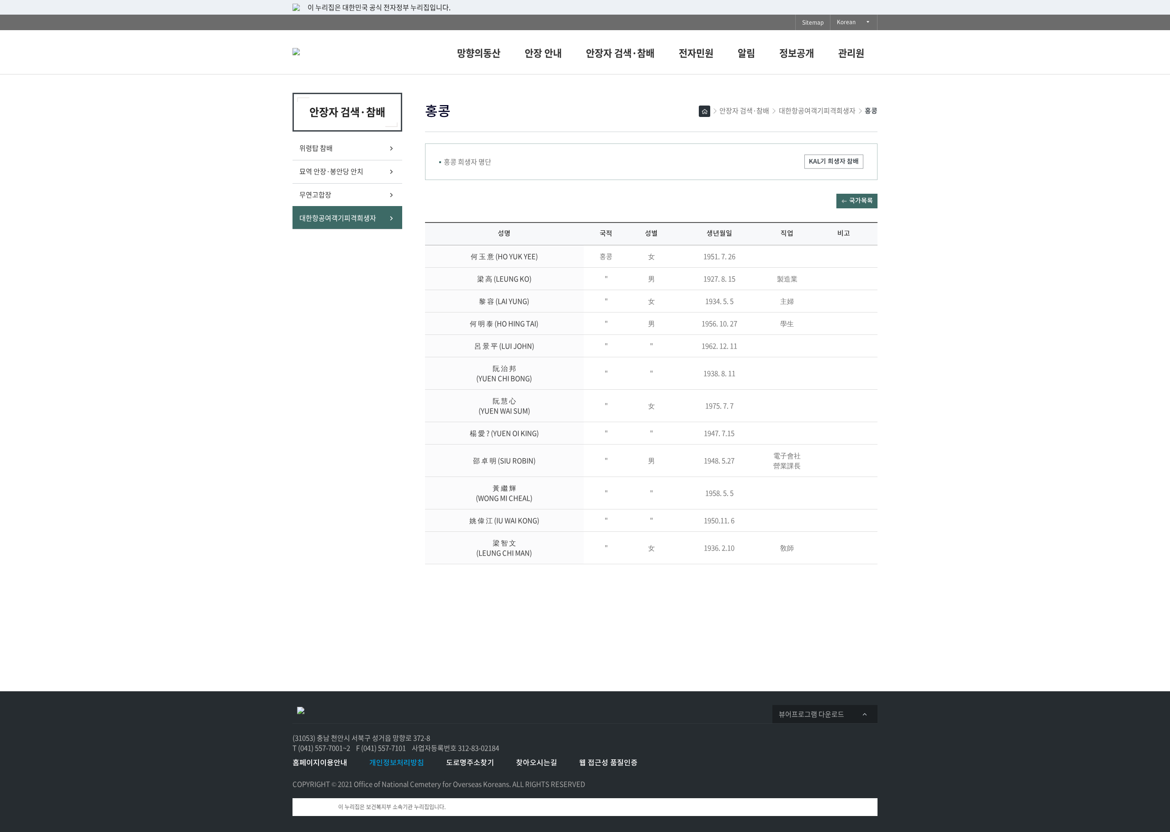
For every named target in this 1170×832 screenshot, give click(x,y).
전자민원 (696, 53)
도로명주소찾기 (470, 763)
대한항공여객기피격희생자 (340, 221)
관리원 (851, 53)
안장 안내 (543, 53)
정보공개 (796, 53)
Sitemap (813, 22)
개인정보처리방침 (396, 763)
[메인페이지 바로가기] (340, 50)
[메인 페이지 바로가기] (300, 710)
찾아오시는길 (536, 763)
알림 (746, 53)
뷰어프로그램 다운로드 (814, 716)
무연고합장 (315, 195)
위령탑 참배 (316, 148)
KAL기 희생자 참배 (834, 161)
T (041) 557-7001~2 (321, 748)
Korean (848, 23)
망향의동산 (478, 53)
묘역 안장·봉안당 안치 (331, 171)
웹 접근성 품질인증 (608, 763)
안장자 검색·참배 (620, 53)
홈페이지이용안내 (319, 763)
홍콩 (871, 111)
